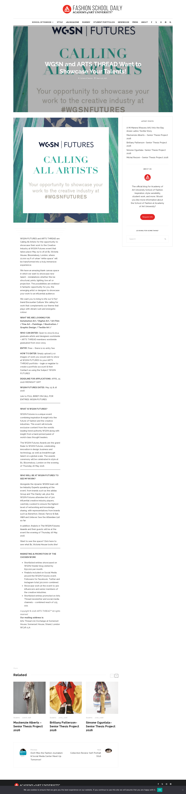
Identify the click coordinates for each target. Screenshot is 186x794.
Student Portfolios (104, 22)
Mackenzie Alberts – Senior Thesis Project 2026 (28, 726)
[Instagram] (161, 22)
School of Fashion (41, 22)
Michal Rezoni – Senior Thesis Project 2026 (147, 157)
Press (135, 22)
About (144, 22)
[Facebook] (152, 22)
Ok (159, 790)
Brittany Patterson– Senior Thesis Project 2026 (64, 726)
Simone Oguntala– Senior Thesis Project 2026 (100, 726)
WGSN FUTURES (28, 238)
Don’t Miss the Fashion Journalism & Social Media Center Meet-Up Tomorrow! (47, 755)
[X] (156, 22)
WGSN (45, 484)
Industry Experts (31, 487)
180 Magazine (72, 22)
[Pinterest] (165, 22)
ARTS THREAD (48, 238)
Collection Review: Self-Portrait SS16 (85, 753)
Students (16, 718)
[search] (165, 239)
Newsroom (123, 22)
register (52, 363)
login (42, 363)
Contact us (25, 370)
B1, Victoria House (38, 544)
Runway (86, 22)
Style (60, 22)
